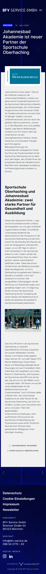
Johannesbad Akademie (24, 446)
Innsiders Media (30, 564)
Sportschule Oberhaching (24, 451)
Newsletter (11, 510)
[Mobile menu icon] (40, 10)
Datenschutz (12, 493)
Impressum (11, 504)
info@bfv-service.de (15, 540)
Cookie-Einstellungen (19, 499)
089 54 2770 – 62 (13, 544)
